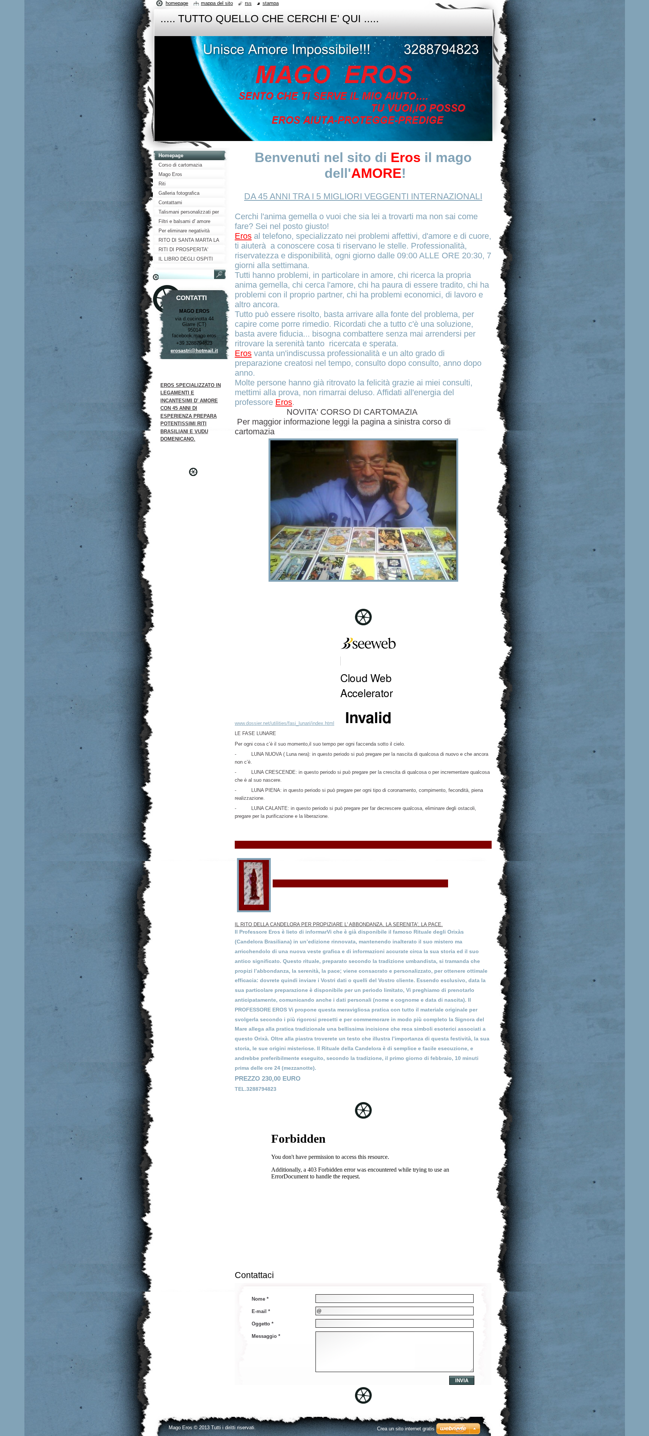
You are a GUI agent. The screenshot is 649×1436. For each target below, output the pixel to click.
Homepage (177, 3)
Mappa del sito (217, 3)
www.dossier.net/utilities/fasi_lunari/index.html (284, 723)
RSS (248, 3)
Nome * (260, 1299)
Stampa (271, 3)
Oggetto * (262, 1324)
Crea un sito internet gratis (406, 1428)
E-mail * (261, 1311)
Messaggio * (266, 1336)
